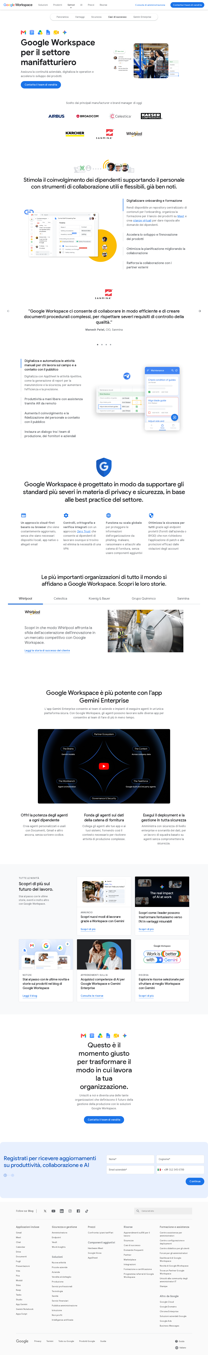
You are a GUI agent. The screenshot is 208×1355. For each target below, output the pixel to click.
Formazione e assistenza (174, 1227)
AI (81, 5)
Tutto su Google (66, 1341)
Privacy (37, 1341)
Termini (49, 1341)
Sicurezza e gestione (64, 1227)
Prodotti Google (87, 1341)
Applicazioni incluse (27, 1227)
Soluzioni (43, 5)
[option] (62, 17)
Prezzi (91, 5)
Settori (71, 5)
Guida (103, 1341)
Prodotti (57, 5)
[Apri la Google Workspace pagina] (18, 5)
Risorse (103, 5)
